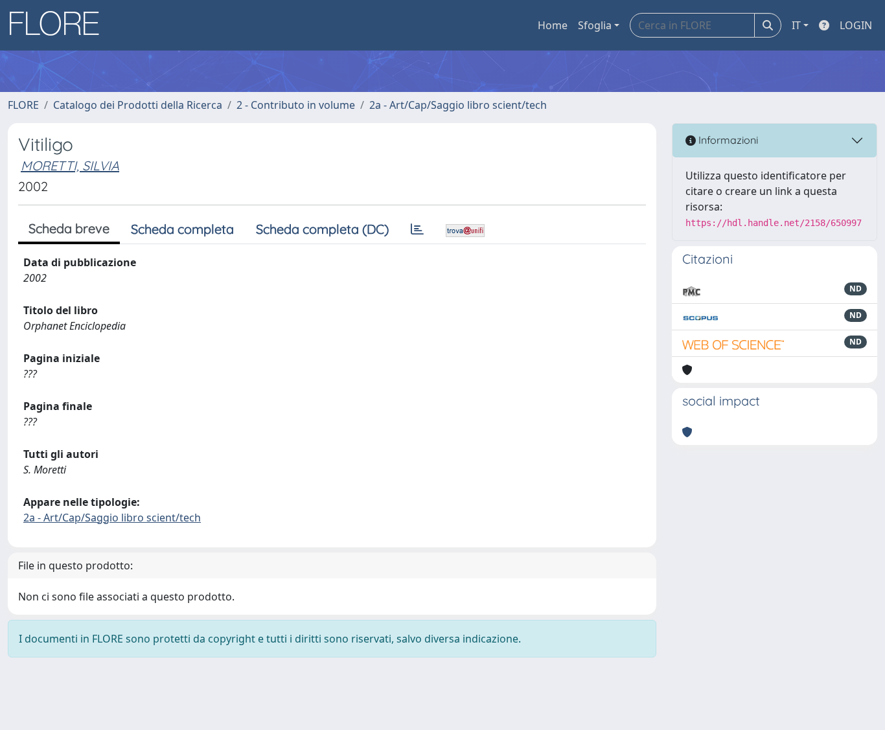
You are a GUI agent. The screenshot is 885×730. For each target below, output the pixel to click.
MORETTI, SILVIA (70, 165)
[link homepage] (59, 25)
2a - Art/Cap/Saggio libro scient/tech (458, 105)
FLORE (23, 105)
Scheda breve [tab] (69, 228)
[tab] (417, 229)
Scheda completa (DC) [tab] (322, 229)
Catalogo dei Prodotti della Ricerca (137, 105)
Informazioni (727, 139)
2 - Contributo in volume (295, 105)
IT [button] (796, 25)
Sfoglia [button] (595, 25)
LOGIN (856, 25)
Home (553, 25)
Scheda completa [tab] (182, 229)
